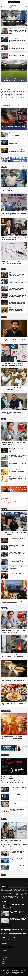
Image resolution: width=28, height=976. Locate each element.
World (2, 269)
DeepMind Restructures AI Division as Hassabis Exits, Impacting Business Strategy (17, 40)
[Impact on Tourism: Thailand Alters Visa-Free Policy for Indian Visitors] (5, 867)
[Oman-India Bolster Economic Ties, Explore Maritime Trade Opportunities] (14, 589)
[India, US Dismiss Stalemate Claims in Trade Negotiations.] (4, 569)
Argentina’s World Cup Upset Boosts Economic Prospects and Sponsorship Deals (17, 450)
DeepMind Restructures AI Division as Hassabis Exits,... (18, 788)
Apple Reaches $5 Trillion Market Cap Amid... (18, 795)
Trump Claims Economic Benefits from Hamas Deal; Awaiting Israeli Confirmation (17, 290)
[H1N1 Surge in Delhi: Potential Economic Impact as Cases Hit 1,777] (14, 178)
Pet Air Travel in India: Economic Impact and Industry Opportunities (12, 841)
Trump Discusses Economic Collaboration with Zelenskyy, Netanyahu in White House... (18, 297)
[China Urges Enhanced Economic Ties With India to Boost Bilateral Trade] (4, 547)
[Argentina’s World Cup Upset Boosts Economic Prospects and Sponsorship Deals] (4, 450)
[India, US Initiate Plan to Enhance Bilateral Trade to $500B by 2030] (4, 576)
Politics (3, 317)
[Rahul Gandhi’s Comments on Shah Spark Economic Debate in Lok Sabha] (14, 377)
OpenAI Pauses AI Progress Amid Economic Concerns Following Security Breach (12, 777)
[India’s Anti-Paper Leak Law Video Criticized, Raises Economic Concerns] (4, 150)
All (23, 166)
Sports (3, 419)
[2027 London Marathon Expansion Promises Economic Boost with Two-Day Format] (4, 479)
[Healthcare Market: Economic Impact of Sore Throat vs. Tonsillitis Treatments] (14, 431)
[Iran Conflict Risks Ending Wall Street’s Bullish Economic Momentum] (14, 119)
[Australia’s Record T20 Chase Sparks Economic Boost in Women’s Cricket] (4, 472)
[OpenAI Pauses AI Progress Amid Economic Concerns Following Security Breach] (14, 766)
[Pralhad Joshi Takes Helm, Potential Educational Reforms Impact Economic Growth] (14, 401)
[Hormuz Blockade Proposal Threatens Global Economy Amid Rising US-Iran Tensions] (4, 302)
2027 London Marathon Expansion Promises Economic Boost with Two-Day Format (17, 478)
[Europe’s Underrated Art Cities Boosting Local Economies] (5, 860)
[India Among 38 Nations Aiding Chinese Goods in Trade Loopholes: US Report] (14, 521)
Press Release (5, 959)
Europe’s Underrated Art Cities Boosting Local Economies (16, 859)
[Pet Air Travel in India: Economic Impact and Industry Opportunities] (4, 134)
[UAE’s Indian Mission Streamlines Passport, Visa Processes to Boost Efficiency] (5, 853)
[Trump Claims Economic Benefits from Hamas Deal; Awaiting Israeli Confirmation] (4, 288)
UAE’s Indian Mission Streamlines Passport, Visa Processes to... (17, 852)
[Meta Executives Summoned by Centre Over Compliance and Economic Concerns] (5, 804)
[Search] (26, 6)
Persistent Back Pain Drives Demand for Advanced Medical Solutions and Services (17, 32)
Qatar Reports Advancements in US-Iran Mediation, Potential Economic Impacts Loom (17, 48)
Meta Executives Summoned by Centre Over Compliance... (18, 802)
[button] (2, 18)
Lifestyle (3, 608)
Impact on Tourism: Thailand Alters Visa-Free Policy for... (17, 866)
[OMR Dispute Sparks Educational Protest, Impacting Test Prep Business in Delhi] (14, 251)
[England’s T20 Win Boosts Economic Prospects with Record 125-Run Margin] (4, 464)
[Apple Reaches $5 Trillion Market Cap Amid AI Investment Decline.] (4, 142)
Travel (3, 818)
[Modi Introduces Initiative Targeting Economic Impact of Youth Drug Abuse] (4, 56)
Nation (3, 166)
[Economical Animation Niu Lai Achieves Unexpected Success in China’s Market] (14, 724)
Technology (4, 755)
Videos (3, 875)
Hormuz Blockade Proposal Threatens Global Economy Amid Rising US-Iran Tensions (17, 304)
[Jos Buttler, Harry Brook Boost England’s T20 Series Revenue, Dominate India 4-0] (4, 457)
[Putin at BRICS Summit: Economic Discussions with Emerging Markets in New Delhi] (4, 310)
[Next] (26, 166)
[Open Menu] (1, 6)
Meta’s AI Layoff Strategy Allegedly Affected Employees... (17, 810)
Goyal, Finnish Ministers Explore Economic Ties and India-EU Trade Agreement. (16, 561)
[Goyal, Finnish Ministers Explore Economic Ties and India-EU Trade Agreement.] (4, 562)
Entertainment (5, 710)
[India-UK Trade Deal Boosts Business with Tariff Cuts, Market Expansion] (4, 554)
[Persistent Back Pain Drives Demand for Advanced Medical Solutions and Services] (4, 31)
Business (3, 509)
